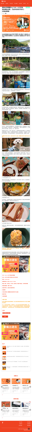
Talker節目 (11, 3)
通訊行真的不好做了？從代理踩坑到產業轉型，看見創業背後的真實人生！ (18, 351)
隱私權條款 (28, 425)
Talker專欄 (15, 3)
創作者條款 (20, 425)
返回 (5, 316)
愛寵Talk (27, 7)
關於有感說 (2, 3)
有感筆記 (7, 3)
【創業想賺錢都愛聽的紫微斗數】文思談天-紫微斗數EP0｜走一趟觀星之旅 (5, 408)
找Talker (24, 3)
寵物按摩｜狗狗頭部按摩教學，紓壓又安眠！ (26, 385)
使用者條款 (28, 423)
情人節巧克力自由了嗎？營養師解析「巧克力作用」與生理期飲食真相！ (17, 361)
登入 (27, 3)
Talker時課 (20, 3)
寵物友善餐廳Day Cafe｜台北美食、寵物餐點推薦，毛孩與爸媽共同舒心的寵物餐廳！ (5, 385)
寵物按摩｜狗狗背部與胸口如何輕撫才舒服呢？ (15, 385)
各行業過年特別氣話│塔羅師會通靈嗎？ (16, 408)
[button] (30, 387)
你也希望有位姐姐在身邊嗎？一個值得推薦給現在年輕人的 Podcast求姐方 (18, 356)
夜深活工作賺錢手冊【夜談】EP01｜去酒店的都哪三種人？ (26, 408)
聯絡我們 (21, 423)
